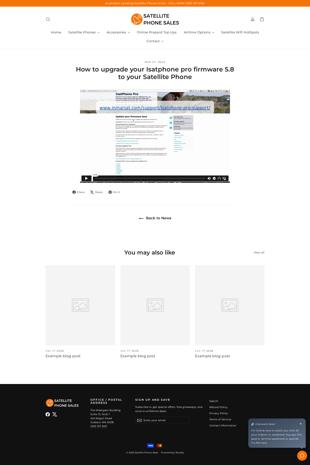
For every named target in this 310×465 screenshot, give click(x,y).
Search (213, 401)
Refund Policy (218, 407)
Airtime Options (198, 32)
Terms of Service (220, 419)
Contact (154, 41)
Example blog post (63, 356)
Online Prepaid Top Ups (157, 32)
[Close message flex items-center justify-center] (301, 424)
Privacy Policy (218, 413)
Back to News (158, 218)
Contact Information (222, 425)
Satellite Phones (82, 32)
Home (56, 32)
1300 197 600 (98, 426)
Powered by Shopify (172, 452)
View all (259, 252)
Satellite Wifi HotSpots (240, 32)
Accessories (117, 32)
